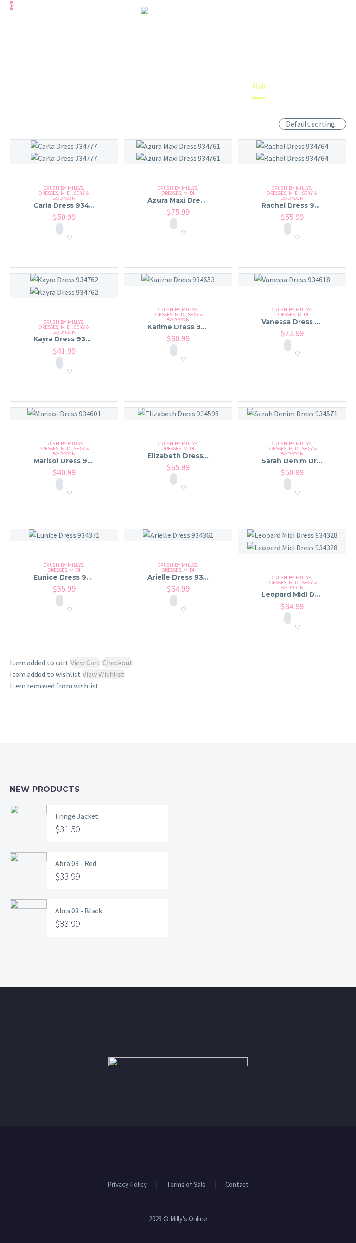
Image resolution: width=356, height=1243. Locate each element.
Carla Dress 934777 (68, 205)
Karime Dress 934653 (185, 327)
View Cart (85, 662)
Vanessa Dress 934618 (301, 322)
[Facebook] (172, 1151)
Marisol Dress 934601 (70, 461)
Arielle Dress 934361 (183, 577)
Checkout (117, 662)
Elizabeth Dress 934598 (189, 456)
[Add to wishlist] (69, 234)
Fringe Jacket (76, 816)
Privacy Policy (127, 1184)
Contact (236, 1184)
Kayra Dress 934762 (68, 339)
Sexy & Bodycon (70, 196)
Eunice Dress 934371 (70, 577)
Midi (66, 193)
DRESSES (48, 193)
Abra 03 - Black (78, 910)
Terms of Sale (186, 1184)
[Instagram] (184, 1151)
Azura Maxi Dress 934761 (191, 200)
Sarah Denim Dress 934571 (308, 461)
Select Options (59, 229)
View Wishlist (103, 674)
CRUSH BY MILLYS (63, 188)
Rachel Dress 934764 (299, 205)
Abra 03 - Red (75, 863)
